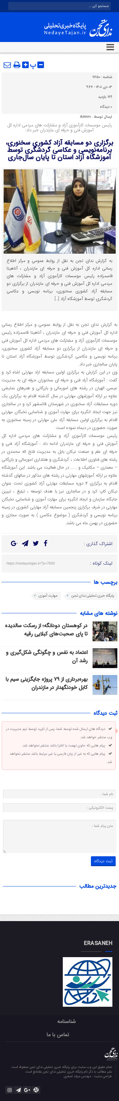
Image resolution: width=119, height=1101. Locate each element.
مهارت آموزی (48, 596)
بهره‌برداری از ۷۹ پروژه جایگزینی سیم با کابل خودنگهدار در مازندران (47, 683)
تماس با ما (58, 1035)
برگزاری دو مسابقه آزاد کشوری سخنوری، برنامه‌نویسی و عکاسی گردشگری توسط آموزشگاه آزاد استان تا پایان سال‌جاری (59, 150)
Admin (85, 117)
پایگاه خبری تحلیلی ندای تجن (92, 596)
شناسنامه (66, 1021)
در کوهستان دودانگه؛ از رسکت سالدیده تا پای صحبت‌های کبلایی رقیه (46, 629)
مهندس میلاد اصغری (77, 1076)
